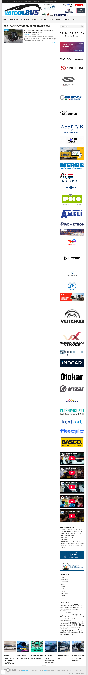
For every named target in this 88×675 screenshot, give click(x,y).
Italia (51, 19)
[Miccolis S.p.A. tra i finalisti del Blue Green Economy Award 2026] (78, 647)
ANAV (45, 670)
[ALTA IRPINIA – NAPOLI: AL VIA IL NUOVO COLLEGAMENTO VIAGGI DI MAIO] (51, 647)
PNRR (61, 623)
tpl (63, 627)
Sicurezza (66, 19)
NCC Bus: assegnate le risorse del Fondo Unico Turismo (38, 31)
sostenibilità (80, 623)
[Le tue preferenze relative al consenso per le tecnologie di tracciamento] (3, 672)
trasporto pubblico (68, 630)
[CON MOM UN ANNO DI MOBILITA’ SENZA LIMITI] (64, 647)
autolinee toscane (64, 607)
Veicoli (75, 19)
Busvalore (35, 19)
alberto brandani (63, 605)
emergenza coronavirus (66, 615)
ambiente (70, 605)
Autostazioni (14, 19)
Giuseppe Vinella (64, 619)
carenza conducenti (72, 611)
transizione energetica (70, 627)
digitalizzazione (75, 612)
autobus (80, 605)
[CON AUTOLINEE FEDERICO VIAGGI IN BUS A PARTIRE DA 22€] (23, 647)
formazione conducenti (77, 617)
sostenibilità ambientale (65, 625)
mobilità (77, 619)
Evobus (80, 615)
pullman (65, 623)
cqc (65, 612)
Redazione (26, 34)
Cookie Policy (79, 673)
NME (78, 621)
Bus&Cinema (25, 19)
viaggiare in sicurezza (68, 634)
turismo (80, 632)
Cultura (68, 613)
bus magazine (75, 609)
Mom (76, 621)
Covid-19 (62, 612)
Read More (54, 42)
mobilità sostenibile (67, 621)
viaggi (61, 634)
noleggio (82, 621)
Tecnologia (76, 625)
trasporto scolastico (73, 632)
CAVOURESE (80, 611)
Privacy (70, 673)
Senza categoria (65, 593)
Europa (43, 19)
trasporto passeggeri (74, 629)
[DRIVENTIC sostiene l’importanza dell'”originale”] (37, 647)
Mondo (58, 19)
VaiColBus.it (26, 670)
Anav (4, 19)
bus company (68, 609)
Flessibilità (65, 616)
